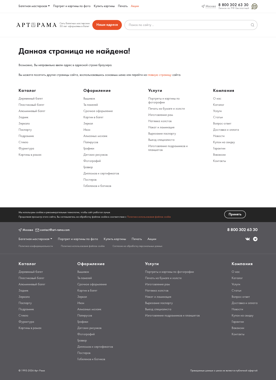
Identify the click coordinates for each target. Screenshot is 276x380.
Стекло (23, 142)
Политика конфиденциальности (36, 246)
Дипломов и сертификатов (101, 173)
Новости (219, 136)
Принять (235, 214)
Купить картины (104, 6)
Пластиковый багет (31, 105)
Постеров (89, 179)
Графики (88, 148)
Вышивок (89, 98)
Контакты (219, 161)
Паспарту (25, 130)
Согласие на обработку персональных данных (137, 246)
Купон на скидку (224, 142)
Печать (123, 6)
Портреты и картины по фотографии (169, 272)
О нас (217, 98)
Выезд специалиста (161, 140)
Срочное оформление (98, 111)
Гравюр (88, 167)
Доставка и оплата (226, 130)
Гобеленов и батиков (97, 186)
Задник (23, 117)
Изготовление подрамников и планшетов (172, 315)
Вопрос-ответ (222, 123)
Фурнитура (26, 148)
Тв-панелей (90, 105)
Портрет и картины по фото (72, 6)
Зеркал (88, 123)
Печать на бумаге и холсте (166, 108)
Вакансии (219, 154)
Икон (86, 130)
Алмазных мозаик (95, 136)
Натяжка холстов (160, 121)
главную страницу (160, 75)
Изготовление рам (160, 115)
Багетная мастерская (33, 6)
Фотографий (92, 161)
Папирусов (90, 142)
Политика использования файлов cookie (149, 217)
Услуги (217, 111)
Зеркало (24, 123)
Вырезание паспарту (162, 133)
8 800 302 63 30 (233, 5)
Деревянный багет (31, 98)
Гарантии (219, 148)
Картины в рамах (30, 154)
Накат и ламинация (161, 127)
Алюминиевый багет (32, 111)
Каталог (218, 105)
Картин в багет (93, 117)
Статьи (218, 117)
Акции (135, 6)
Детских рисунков (95, 154)
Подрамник (26, 136)
